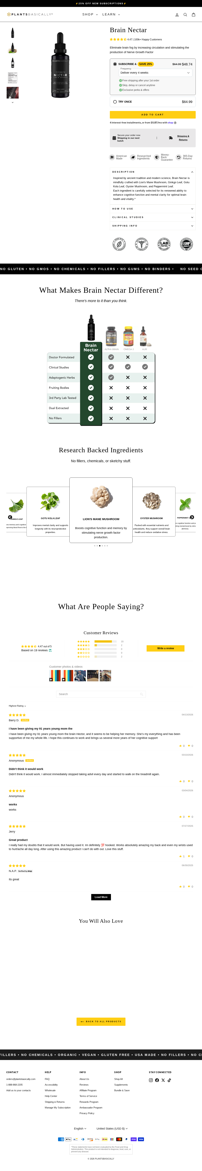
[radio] (153, 76)
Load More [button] (101, 897)
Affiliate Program (88, 1090)
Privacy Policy (87, 1113)
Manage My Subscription (58, 1107)
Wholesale (50, 1090)
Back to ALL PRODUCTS (103, 1021)
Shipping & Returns (55, 1102)
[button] (118, 39)
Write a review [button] (165, 648)
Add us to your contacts (18, 1090)
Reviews (84, 1084)
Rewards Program (89, 1102)
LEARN (109, 14)
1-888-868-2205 (14, 1084)
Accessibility (51, 1084)
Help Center (51, 1096)
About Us (84, 1079)
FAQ (47, 1079)
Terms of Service (88, 1096)
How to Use (122, 208)
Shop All (118, 1079)
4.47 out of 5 (45, 646)
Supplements (121, 1084)
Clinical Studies (128, 217)
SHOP (88, 14)
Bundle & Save (122, 1090)
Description (123, 172)
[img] (17, 715)
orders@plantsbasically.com (21, 1079)
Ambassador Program (91, 1107)
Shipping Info (125, 225)
